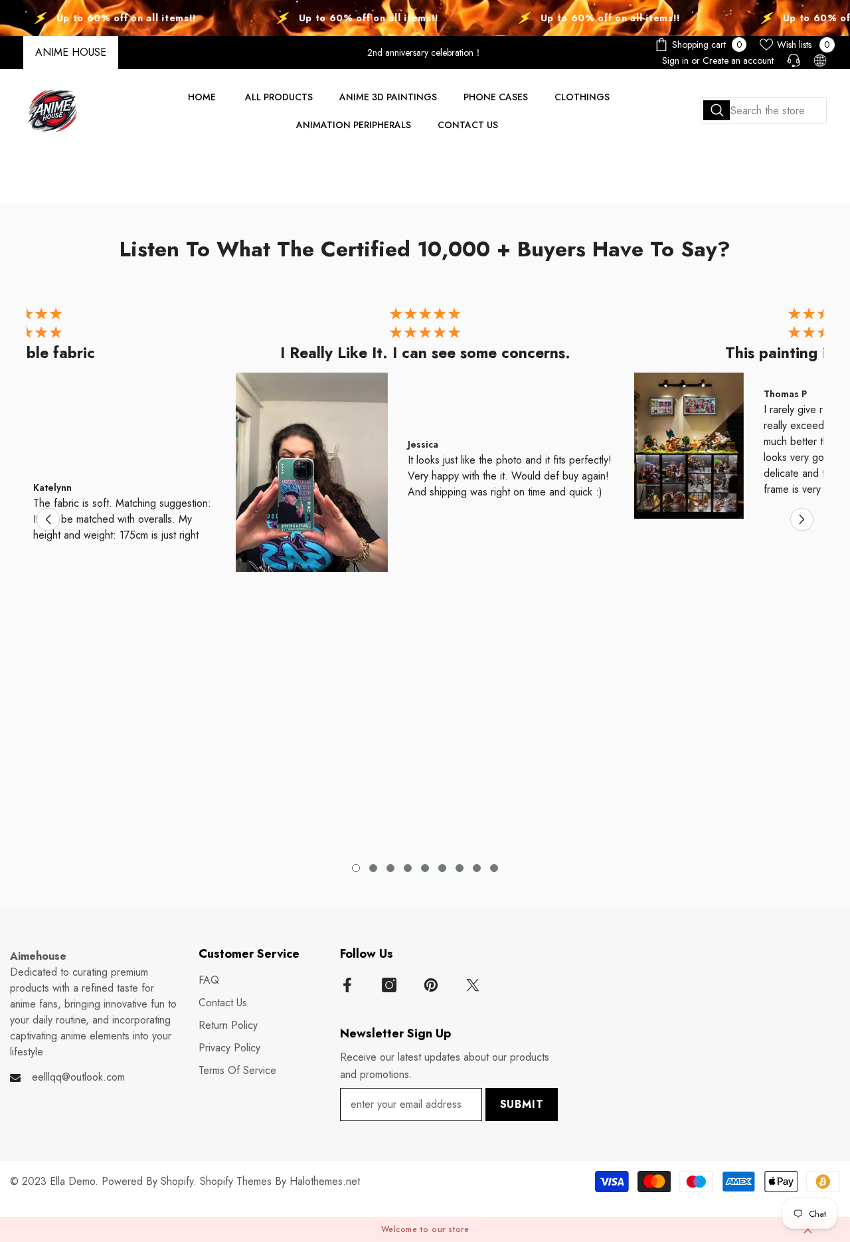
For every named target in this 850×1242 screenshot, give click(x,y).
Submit (522, 1104)
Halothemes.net (325, 1181)
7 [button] (460, 868)
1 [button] (356, 868)
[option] (425, 443)
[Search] (764, 110)
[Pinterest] (431, 985)
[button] (48, 519)
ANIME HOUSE (70, 52)
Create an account (738, 60)
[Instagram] (389, 985)
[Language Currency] (820, 60)
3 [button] (390, 868)
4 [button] (408, 868)
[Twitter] (473, 985)
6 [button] (442, 868)
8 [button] (477, 868)
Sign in (675, 60)
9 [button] (494, 868)
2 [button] (373, 868)
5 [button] (425, 868)
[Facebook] (347, 985)
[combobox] (764, 110)
